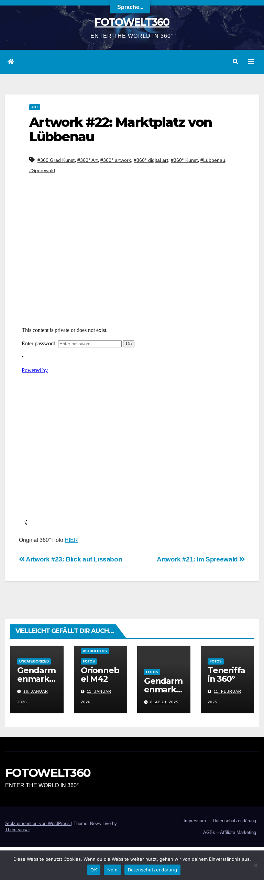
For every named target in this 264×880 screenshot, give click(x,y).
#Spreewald (42, 170)
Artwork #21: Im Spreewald (198, 559)
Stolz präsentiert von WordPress (38, 823)
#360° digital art (151, 160)
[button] (235, 62)
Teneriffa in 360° (226, 674)
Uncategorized (34, 661)
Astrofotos (95, 651)
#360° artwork (115, 160)
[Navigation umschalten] (251, 61)
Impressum (195, 820)
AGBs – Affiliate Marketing (229, 832)
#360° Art (87, 160)
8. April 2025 (164, 702)
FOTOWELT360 (132, 22)
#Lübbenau (212, 160)
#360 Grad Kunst (56, 160)
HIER (71, 540)
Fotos (89, 661)
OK (93, 869)
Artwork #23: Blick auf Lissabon (73, 559)
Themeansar (17, 829)
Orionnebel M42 (100, 674)
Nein (112, 869)
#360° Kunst (184, 160)
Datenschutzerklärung (234, 820)
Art (34, 107)
